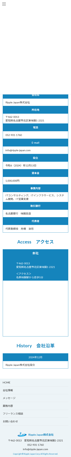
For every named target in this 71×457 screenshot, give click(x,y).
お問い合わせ (10, 421)
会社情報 (8, 390)
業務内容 (8, 405)
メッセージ (9, 398)
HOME (6, 382)
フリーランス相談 (13, 413)
